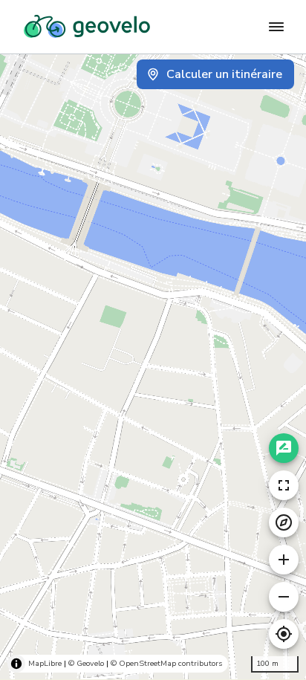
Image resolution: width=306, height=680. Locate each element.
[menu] (276, 27)
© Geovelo (86, 663)
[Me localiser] (284, 634)
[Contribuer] (284, 448)
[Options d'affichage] (25, 622)
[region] (153, 367)
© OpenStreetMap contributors (166, 663)
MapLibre (45, 663)
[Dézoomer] (284, 597)
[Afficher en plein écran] (284, 485)
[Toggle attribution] (16, 664)
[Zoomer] (284, 559)
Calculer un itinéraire (224, 74)
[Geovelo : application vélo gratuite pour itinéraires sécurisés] (87, 27)
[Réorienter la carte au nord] (284, 522)
